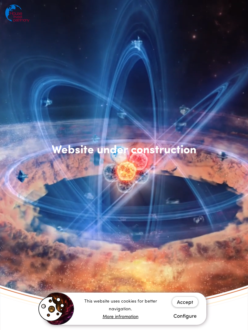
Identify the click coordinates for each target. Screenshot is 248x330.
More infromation (121, 316)
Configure (185, 316)
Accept (185, 302)
